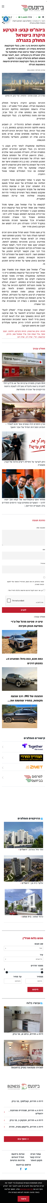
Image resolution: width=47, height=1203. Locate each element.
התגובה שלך (40, 528)
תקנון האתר (36, 1160)
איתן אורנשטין (33, 331)
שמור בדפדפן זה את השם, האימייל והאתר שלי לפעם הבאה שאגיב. (25, 583)
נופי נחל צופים (36, 849)
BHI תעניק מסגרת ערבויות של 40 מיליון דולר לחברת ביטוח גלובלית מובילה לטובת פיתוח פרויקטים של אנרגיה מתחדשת (24, 386)
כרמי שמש (38, 916)
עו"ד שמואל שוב (19, 334)
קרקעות (41, 337)
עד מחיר (17, 976)
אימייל (43, 563)
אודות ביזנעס (18, 1154)
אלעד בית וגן (37, 883)
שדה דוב (21, 337)
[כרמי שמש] (21, 916)
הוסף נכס (22, 1138)
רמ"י (35, 337)
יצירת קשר (35, 1157)
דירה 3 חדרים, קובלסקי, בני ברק (27, 1101)
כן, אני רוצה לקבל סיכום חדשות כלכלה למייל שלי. (25, 590)
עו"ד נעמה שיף (33, 334)
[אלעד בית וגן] (20, 883)
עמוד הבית (35, 1154)
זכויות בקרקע (20, 331)
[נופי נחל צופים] (18, 849)
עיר (41, 954)
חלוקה (11, 331)
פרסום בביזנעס (23, 1164)
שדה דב (29, 337)
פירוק (9, 334)
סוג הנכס (39, 943)
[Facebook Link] (20, 1169)
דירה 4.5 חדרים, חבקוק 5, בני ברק (26, 1120)
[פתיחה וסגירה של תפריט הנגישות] (6, 19)
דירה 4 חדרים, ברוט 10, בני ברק (28, 1034)
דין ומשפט (36, 21)
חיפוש (35, 989)
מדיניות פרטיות (17, 1160)
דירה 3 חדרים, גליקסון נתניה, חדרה (26, 1126)
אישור (23, 1198)
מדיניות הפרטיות (26, 1189)
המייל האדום (18, 1157)
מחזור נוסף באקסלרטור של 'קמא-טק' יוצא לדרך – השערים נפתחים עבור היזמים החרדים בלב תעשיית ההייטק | (23, 502)
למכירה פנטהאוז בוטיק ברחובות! (27, 1067)
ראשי (43, 21)
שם (44, 549)
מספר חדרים (37, 965)
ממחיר (40, 976)
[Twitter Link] (26, 1169)
